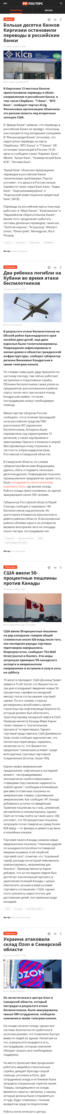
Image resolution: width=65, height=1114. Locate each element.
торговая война (35, 908)
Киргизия (35, 242)
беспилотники (26, 538)
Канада (18, 908)
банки (8, 242)
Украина (9, 538)
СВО (40, 538)
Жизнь (49, 10)
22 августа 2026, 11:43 (14, 955)
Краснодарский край (16, 542)
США (7, 908)
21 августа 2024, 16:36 (14, 46)
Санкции (20, 242)
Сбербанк (49, 242)
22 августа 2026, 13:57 (14, 289)
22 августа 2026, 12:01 (14, 589)
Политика (16, 10)
